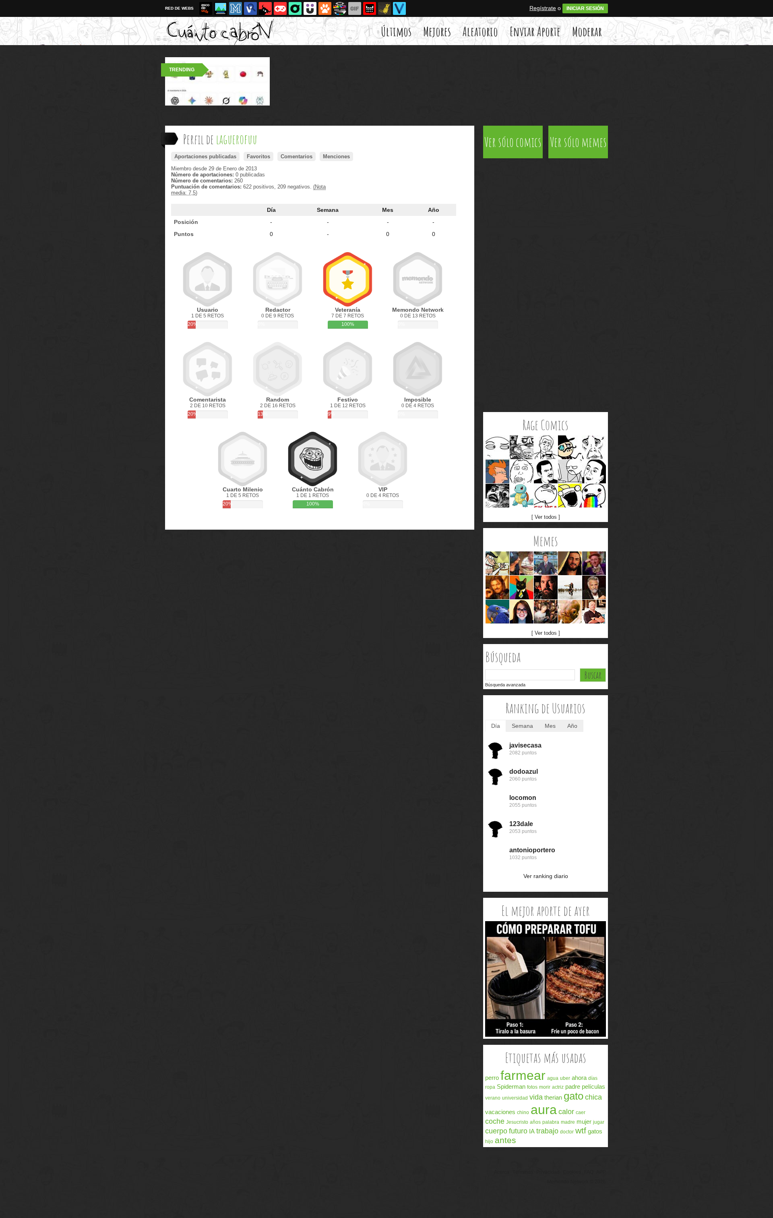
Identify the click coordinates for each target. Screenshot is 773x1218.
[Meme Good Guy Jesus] (570, 563)
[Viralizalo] (399, 8)
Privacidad (548, 1172)
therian (553, 1097)
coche (494, 1121)
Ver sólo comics (513, 142)
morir (544, 1087)
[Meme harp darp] (521, 471)
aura (544, 1109)
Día (271, 210)
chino (523, 1112)
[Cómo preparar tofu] (545, 1035)
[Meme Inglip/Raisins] (497, 496)
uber (565, 1078)
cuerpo (496, 1131)
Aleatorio (480, 31)
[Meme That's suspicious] (497, 447)
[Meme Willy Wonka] (594, 563)
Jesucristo (517, 1122)
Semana (328, 210)
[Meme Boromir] (497, 587)
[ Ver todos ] (545, 517)
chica (593, 1097)
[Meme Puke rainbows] (594, 496)
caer (580, 1112)
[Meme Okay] (594, 447)
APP (601, 1172)
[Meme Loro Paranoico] (497, 612)
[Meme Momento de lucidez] (546, 612)
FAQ (588, 1172)
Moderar (587, 31)
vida (536, 1097)
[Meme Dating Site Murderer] (546, 587)
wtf (580, 1130)
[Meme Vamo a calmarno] (521, 496)
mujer (584, 1121)
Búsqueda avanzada (505, 684)
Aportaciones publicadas (205, 156)
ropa (490, 1087)
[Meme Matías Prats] (546, 563)
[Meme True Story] (546, 447)
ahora (579, 1077)
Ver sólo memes (578, 142)
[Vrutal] (280, 8)
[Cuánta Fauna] (324, 8)
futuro (518, 1131)
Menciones (336, 156)
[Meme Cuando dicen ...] (570, 587)
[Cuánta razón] (220, 8)
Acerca (501, 1172)
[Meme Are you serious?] (546, 471)
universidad (515, 1098)
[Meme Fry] (497, 471)
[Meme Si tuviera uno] (497, 563)
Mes (387, 210)
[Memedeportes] (235, 8)
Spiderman (511, 1086)
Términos (523, 1172)
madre (568, 1122)
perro (492, 1077)
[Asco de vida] (205, 8)
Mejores (437, 31)
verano (492, 1098)
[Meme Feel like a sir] (570, 447)
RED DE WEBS (179, 8)
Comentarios (296, 156)
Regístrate (542, 8)
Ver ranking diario (545, 876)
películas (593, 1086)
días (592, 1078)
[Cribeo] (295, 8)
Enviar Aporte (535, 31)
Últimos (396, 31)
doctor (567, 1132)
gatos (595, 1131)
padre (572, 1086)
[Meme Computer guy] (570, 471)
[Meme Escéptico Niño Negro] (521, 563)
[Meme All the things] (570, 496)
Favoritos (258, 156)
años (535, 1122)
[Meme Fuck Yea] (546, 496)
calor (566, 1112)
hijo (489, 1141)
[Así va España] (265, 8)
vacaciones (500, 1111)
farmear (523, 1075)
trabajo (547, 1131)
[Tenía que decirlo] (369, 8)
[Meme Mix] (521, 447)
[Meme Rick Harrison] (594, 612)
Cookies (572, 1172)
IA (532, 1131)
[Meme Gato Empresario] (521, 587)
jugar (598, 1122)
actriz (558, 1087)
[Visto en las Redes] (250, 8)
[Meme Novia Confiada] (521, 612)
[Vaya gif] (354, 8)
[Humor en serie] (310, 8)
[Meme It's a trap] (570, 612)
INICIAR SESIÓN (585, 8)
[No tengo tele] (339, 8)
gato (573, 1096)
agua (552, 1078)
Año (433, 210)
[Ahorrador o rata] (384, 8)
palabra (550, 1122)
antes (505, 1140)
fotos (532, 1087)
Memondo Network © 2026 (576, 1182)
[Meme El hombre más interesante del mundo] (594, 587)
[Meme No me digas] (594, 471)
